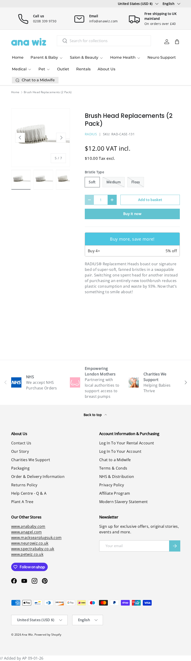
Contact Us (21, 443)
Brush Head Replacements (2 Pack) (48, 92)
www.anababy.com (28, 526)
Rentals (83, 69)
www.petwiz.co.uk (27, 554)
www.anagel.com (26, 532)
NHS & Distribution (116, 476)
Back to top (93, 414)
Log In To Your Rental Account (126, 443)
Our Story (20, 451)
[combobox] (104, 41)
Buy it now (132, 213)
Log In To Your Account (120, 451)
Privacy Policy (111, 484)
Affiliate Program (114, 493)
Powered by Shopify (47, 635)
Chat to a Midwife (115, 459)
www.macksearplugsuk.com (36, 537)
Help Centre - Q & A (28, 493)
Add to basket (150, 199)
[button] (177, 42)
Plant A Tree (22, 501)
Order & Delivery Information (38, 476)
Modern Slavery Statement (123, 501)
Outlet (63, 69)
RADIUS (91, 134)
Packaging (20, 468)
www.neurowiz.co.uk (29, 543)
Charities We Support (30, 459)
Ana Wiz (27, 635)
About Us (106, 69)
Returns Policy (24, 484)
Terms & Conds (113, 468)
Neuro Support (161, 57)
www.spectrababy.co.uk (32, 548)
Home (18, 57)
